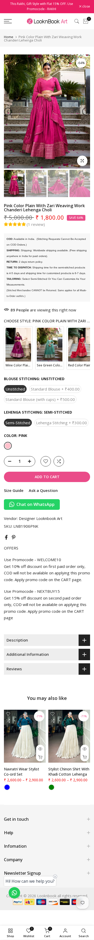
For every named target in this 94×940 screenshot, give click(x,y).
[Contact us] (14, 893)
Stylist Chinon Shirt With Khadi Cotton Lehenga (68, 772)
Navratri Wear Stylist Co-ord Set (21, 772)
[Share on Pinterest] (13, 537)
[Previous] (8, 111)
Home (8, 37)
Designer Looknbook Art (40, 518)
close (85, 6)
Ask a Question (43, 490)
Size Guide (14, 490)
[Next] (86, 111)
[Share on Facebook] (6, 537)
